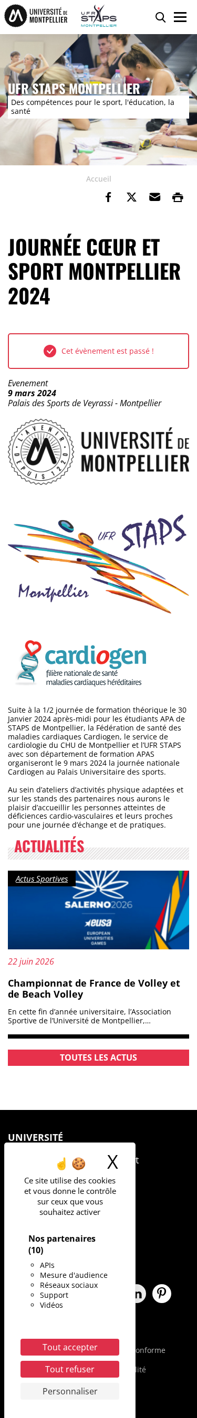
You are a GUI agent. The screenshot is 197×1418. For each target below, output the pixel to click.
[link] (108, 197)
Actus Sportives (42, 878)
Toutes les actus (98, 1057)
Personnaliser (70, 1391)
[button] (154, 197)
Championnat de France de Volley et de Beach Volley (94, 989)
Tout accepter (70, 1347)
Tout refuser (70, 1369)
